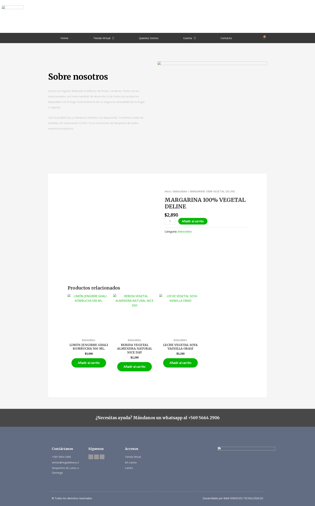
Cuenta (187, 38)
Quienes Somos (149, 38)
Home (64, 38)
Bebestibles (180, 191)
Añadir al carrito (193, 221)
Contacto (226, 38)
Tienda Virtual (101, 38)
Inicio (168, 191)
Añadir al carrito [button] (89, 363)
